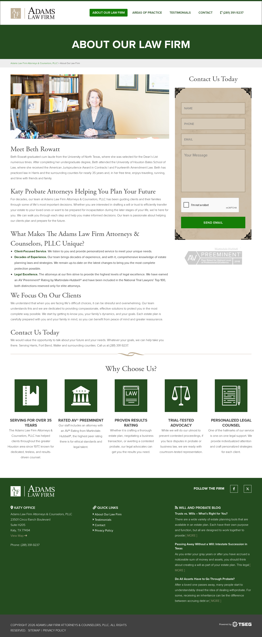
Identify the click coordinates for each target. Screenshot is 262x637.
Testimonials (180, 12)
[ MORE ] (191, 535)
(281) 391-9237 (233, 12)
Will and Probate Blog (199, 507)
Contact (206, 12)
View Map (17, 535)
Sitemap (34, 630)
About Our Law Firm (108, 12)
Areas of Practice (147, 12)
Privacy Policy (104, 530)
